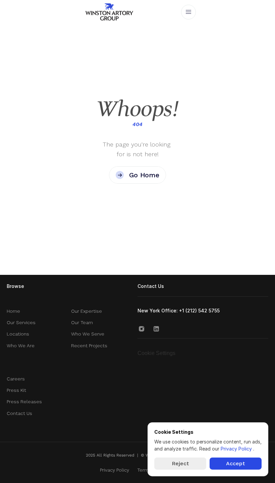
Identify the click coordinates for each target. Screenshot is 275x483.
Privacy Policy (237, 448)
